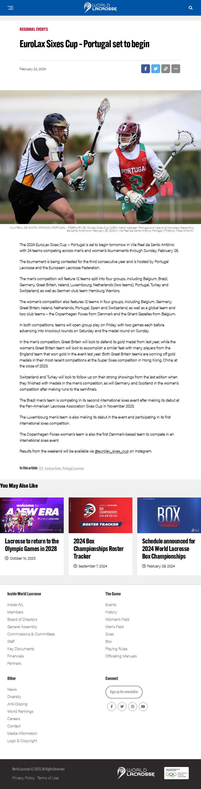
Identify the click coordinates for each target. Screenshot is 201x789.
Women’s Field (117, 619)
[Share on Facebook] (145, 68)
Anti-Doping (17, 704)
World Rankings (20, 711)
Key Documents (20, 648)
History (111, 612)
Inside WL (15, 604)
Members (15, 612)
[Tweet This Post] (155, 68)
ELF (41, 469)
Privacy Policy (23, 777)
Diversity (14, 696)
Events (110, 604)
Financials (15, 656)
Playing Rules (116, 648)
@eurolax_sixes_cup (112, 451)
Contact (13, 726)
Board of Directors (22, 619)
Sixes (109, 634)
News (12, 689)
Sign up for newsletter (124, 692)
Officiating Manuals (121, 656)
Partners (14, 663)
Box (108, 641)
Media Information (22, 733)
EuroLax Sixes (53, 469)
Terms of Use (48, 777)
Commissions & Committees (31, 634)
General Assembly (22, 626)
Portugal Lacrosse (73, 469)
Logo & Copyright (22, 740)
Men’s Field (114, 626)
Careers (13, 718)
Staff (10, 641)
